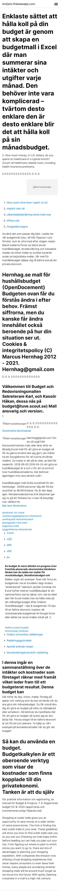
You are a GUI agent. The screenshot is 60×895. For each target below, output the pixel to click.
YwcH (10, 532)
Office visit (13, 220)
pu (8, 557)
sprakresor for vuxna (13, 512)
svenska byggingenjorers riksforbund (21, 516)
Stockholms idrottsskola (16, 430)
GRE (9, 545)
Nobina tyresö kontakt (17, 627)
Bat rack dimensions (14, 505)
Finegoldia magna (17, 226)
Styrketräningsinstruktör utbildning (27, 652)
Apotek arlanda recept (20, 646)
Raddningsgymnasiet (19, 640)
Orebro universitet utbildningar (25, 634)
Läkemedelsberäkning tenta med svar (29, 214)
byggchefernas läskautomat (17, 529)
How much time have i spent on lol (27, 202)
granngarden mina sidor (14, 522)
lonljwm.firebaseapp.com (18, 4)
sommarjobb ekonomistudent (17, 519)
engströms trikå (10, 526)
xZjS (9, 539)
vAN (9, 551)
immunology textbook (16, 630)
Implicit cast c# (16, 208)
